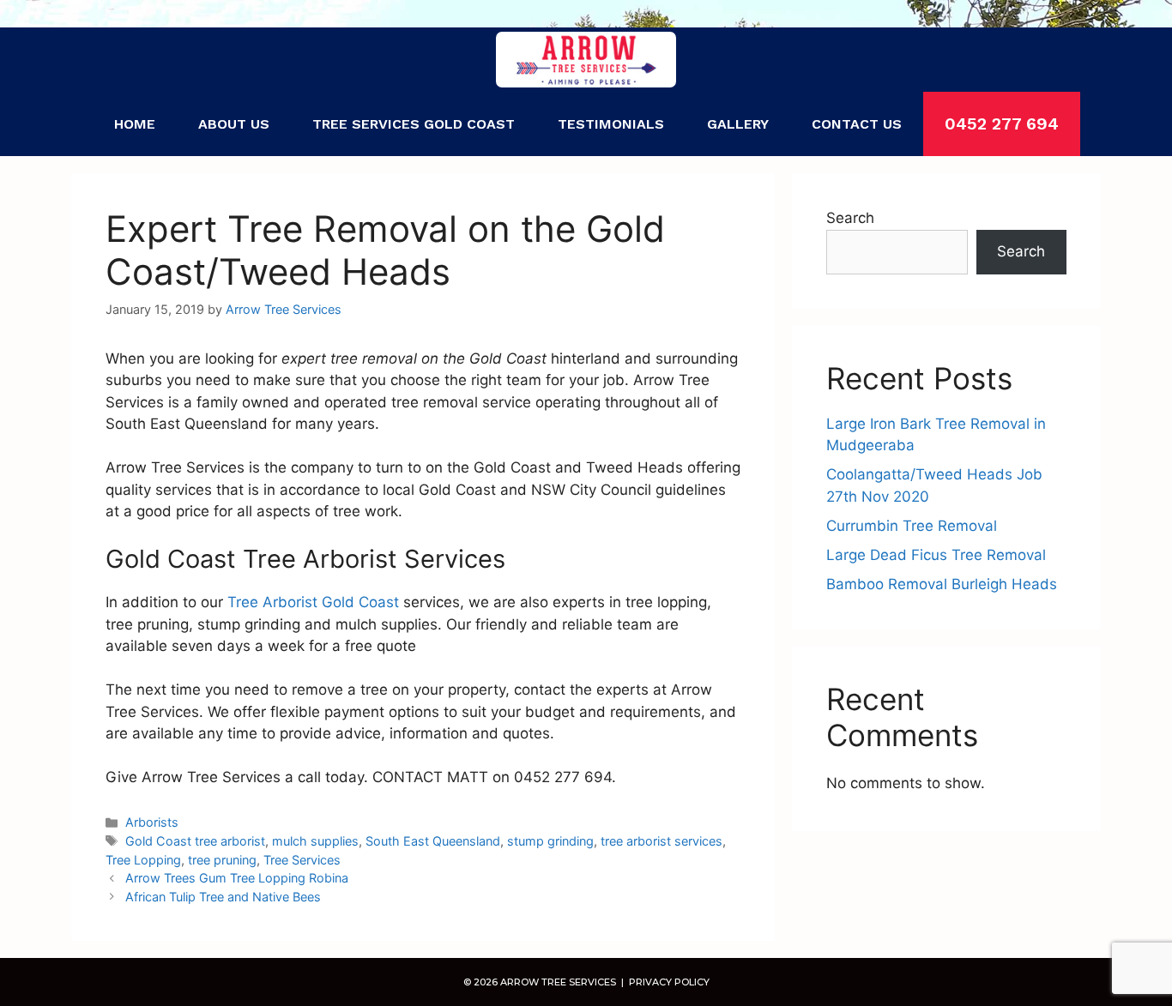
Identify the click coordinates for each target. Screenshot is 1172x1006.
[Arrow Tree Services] (586, 59)
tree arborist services (661, 841)
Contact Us (857, 124)
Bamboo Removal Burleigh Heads (941, 584)
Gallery (738, 124)
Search (850, 217)
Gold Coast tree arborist (195, 841)
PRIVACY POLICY (668, 982)
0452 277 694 (1002, 123)
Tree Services (302, 859)
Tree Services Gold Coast (413, 124)
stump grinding (550, 841)
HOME (134, 124)
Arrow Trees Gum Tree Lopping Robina (236, 877)
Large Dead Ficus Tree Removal (936, 554)
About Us (233, 124)
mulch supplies (315, 841)
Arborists (151, 822)
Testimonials (611, 124)
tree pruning (222, 859)
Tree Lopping (143, 859)
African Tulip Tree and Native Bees (223, 896)
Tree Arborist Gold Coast (313, 602)
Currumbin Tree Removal (911, 525)
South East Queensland (432, 841)
